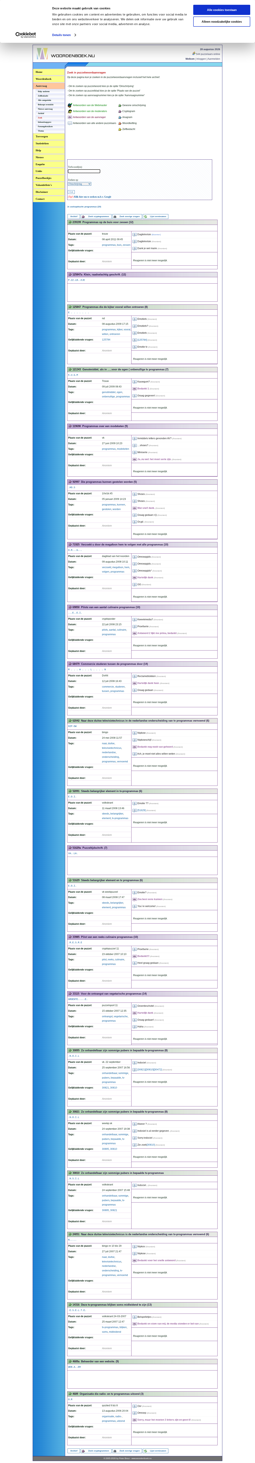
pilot (104, 959)
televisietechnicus (111, 748)
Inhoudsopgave (44, 122)
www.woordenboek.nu (141, 1458)
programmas (109, 245)
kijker (120, 329)
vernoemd (122, 761)
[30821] (141, 1069)
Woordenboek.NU (47, 61)
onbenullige (108, 396)
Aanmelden (214, 59)
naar (104, 743)
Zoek (40, 118)
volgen (105, 571)
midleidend (115, 1331)
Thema (41, 131)
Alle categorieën (44, 100)
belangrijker (116, 813)
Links (39, 171)
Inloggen (201, 59)
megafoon (117, 567)
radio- (118, 1416)
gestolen (106, 509)
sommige (123, 1073)
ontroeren (115, 334)
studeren (120, 686)
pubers (106, 1077)
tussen (105, 691)
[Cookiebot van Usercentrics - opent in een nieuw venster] (25, 35)
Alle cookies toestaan (222, 10)
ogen (119, 392)
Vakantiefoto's (44, 184)
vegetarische (121, 1016)
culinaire (121, 629)
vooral (127, 329)
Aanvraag (41, 85)
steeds (105, 813)
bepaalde (116, 1077)
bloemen (156, 234)
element (106, 818)
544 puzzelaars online (207, 54)
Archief (41, 113)
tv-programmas (120, 818)
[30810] (150, 1069)
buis (119, 245)
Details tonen (61, 35)
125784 (106, 339)
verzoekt (106, 567)
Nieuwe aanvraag (45, 109)
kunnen (121, 504)
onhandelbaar (109, 1073)
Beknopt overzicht (45, 104)
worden (117, 509)
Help (38, 150)
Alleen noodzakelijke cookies (222, 21)
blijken (123, 1327)
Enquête (40, 164)
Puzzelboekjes (43, 178)
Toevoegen (42, 136)
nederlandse (109, 752)
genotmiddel (109, 392)
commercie (108, 686)
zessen (126, 245)
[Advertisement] (139, 146)
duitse (111, 743)
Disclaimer (42, 191)
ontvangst (107, 1016)
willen (105, 334)
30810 (113, 1087)
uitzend (121, 1421)
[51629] (141, 810)
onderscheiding (110, 757)
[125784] (142, 339)
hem (127, 567)
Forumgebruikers (45, 126)
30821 (105, 1087)
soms (105, 1331)
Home (39, 71)
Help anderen (44, 91)
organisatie (108, 1416)
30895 (105, 1149)
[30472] (158, 1069)
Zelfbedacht (43, 96)
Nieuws (40, 157)
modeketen (123, 449)
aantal (112, 629)
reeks (111, 959)
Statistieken (42, 143)
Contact (40, 198)
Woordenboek (43, 78)
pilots (105, 629)
